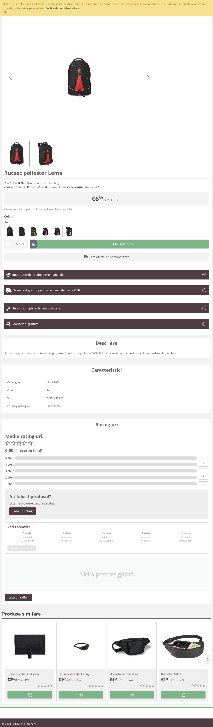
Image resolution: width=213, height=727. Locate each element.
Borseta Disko (171, 674)
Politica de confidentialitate (62, 8)
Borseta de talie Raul (124, 674)
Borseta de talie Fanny (74, 674)
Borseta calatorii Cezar (23, 674)
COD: (7, 187)
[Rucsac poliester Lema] (79, 77)
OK (5, 12)
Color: (8, 216)
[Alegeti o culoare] (81, 695)
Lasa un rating (23, 511)
